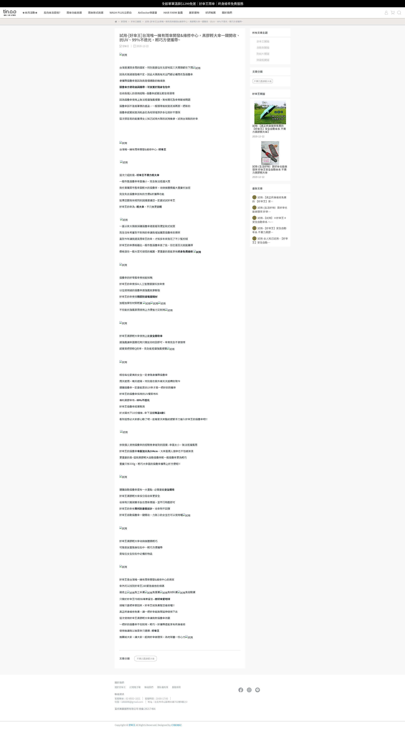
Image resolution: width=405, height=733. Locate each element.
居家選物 (194, 12)
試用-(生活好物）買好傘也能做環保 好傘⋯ (269, 209)
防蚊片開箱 (263, 54)
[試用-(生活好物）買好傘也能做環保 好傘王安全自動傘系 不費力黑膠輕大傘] (270, 153)
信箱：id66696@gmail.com (129, 701)
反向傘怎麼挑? (52, 12)
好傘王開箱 (263, 41)
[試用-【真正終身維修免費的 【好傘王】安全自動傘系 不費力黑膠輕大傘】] (270, 112)
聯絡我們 (148, 687)
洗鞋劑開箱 (263, 47)
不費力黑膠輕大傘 (145, 658)
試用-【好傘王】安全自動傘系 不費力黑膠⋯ (269, 230)
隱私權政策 (162, 687)
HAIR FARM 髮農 (173, 12)
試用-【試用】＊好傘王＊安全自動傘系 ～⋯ (269, 220)
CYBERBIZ (176, 725)
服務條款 (176, 687)
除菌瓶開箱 (263, 60)
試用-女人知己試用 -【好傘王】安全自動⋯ (270, 240)
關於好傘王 (120, 687)
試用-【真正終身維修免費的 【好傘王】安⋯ (269, 199)
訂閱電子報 (135, 687)
